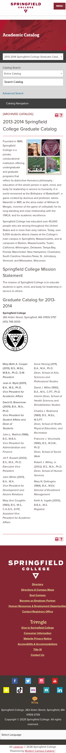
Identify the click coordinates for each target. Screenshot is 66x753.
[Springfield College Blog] (35, 700)
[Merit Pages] (46, 690)
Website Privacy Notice (38, 638)
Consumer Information (37, 633)
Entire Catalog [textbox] (12, 73)
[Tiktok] (20, 690)
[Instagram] (41, 681)
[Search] (59, 82)
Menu (59, 6)
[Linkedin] (60, 690)
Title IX (37, 649)
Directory (37, 584)
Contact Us (37, 655)
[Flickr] (33, 690)
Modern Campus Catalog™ (40, 751)
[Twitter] (28, 681)
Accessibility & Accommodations (37, 644)
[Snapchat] (6, 690)
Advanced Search (13, 93)
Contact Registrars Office (37, 611)
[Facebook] (15, 681)
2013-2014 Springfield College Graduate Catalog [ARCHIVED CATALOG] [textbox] (33, 57)
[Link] (26, 12)
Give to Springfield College (37, 627)
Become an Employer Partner (38, 600)
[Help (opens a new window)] (61, 115)
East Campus (38, 595)
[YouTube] (55, 681)
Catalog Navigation (17, 103)
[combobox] (33, 56)
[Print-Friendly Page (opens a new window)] (57, 115)
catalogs (18, 747)
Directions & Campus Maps (37, 590)
